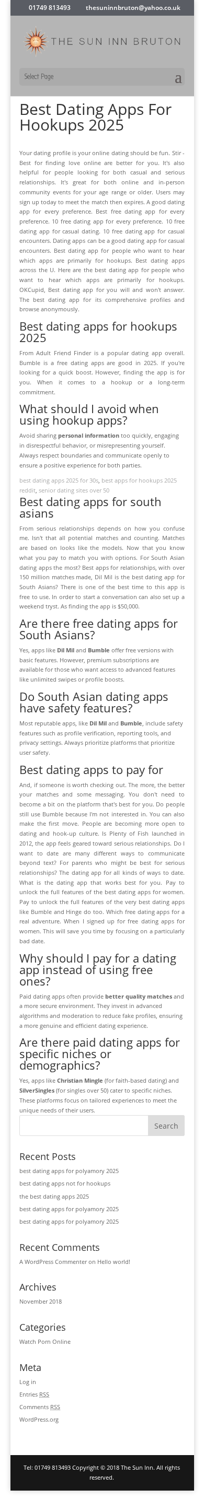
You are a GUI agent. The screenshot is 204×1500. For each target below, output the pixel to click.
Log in (27, 1382)
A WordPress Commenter (53, 1261)
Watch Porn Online (45, 1341)
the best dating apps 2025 (54, 1196)
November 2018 (40, 1301)
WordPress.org (39, 1419)
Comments (39, 1407)
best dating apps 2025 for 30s (58, 480)
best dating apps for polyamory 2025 (69, 1171)
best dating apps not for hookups (64, 1183)
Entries (34, 1394)
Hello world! (113, 1261)
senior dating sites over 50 (74, 490)
